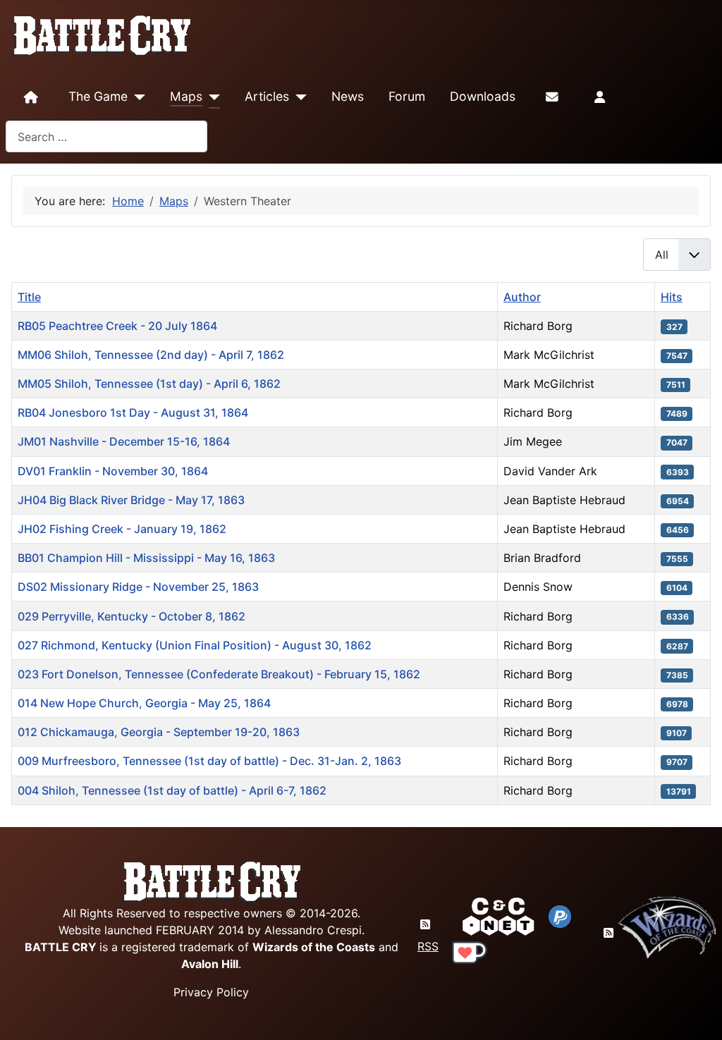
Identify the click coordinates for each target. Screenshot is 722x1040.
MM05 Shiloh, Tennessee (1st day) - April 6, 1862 (149, 384)
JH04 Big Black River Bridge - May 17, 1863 (131, 500)
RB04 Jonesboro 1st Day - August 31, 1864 (133, 412)
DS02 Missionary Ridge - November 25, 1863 (138, 587)
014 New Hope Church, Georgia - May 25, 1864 (144, 703)
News (347, 96)
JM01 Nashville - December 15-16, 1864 (124, 441)
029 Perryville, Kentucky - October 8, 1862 (131, 616)
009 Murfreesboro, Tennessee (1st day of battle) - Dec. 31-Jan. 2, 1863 (209, 761)
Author (522, 297)
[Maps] (211, 97)
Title (29, 297)
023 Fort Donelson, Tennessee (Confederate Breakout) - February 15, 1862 (219, 674)
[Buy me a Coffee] (469, 951)
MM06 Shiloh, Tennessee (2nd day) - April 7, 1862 (151, 355)
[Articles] (298, 97)
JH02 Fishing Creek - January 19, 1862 (122, 529)
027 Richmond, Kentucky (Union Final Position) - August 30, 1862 (195, 645)
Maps (186, 96)
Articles (267, 96)
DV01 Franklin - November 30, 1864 (113, 471)
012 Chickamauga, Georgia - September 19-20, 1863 (159, 732)
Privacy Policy (211, 992)
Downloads (482, 96)
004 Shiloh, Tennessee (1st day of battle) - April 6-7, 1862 (172, 790)
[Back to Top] (699, 1013)
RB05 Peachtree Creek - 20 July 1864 (117, 326)
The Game (98, 96)
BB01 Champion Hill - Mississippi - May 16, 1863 (146, 558)
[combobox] (106, 136)
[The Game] (136, 97)
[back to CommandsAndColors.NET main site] (498, 915)
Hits (672, 297)
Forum (406, 96)
